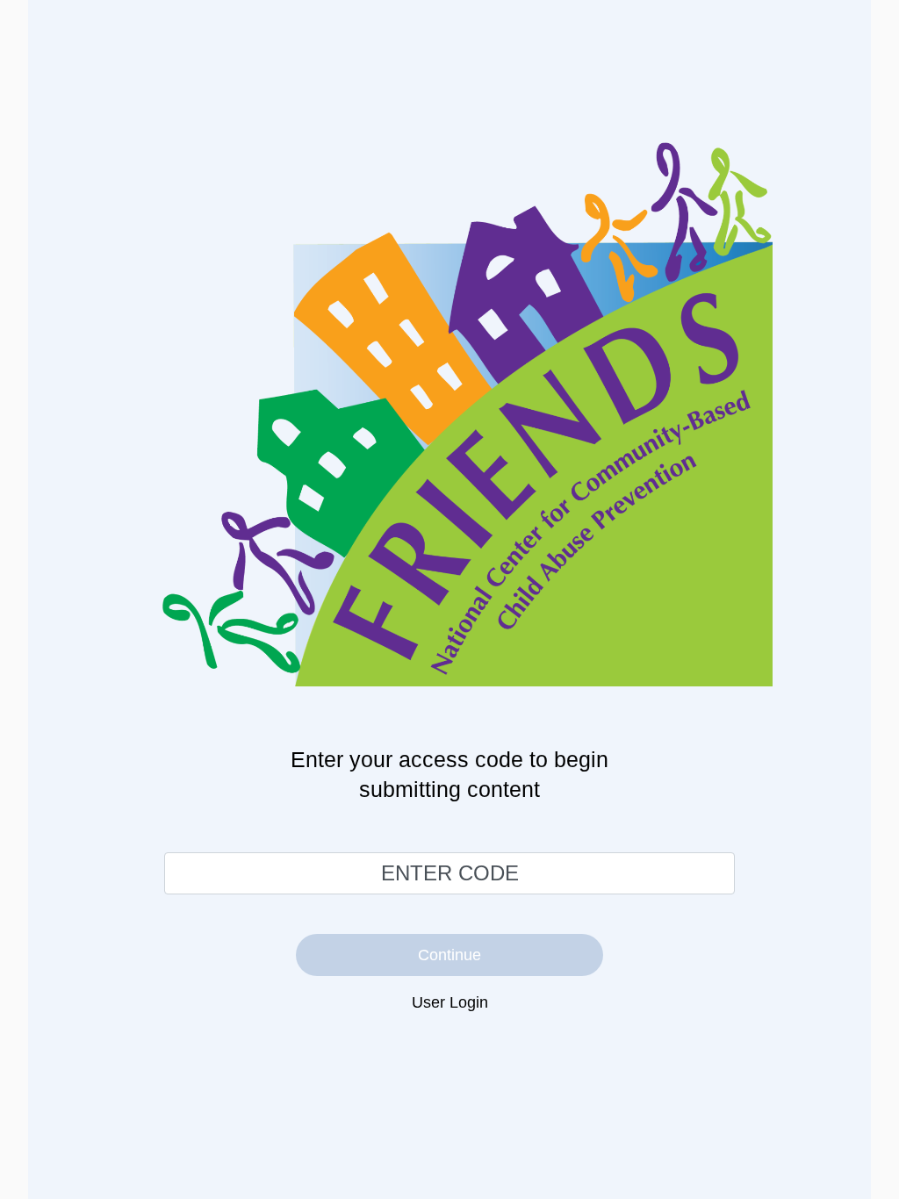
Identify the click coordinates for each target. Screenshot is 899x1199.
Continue (449, 955)
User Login (450, 1002)
